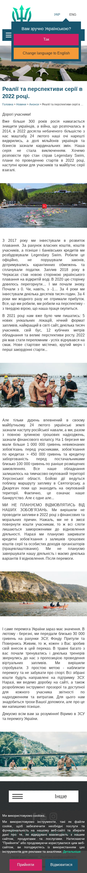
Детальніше (72, 851)
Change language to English (46, 53)
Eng (72, 14)
